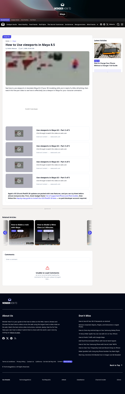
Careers (64, 361)
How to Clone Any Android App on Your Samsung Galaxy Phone (99, 330)
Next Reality (24, 20)
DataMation (80, 380)
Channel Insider (100, 380)
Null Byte (33, 20)
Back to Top (115, 365)
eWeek (64, 380)
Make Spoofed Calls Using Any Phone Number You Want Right (99, 351)
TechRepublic (46, 380)
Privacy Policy (21, 361)
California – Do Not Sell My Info (46, 361)
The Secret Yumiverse (55, 24)
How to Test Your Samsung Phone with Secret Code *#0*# (98, 344)
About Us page (15, 333)
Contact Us (30, 361)
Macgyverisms (80, 24)
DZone (119, 380)
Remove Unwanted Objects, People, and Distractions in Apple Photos (99, 326)
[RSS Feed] (15, 338)
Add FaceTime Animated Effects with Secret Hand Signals (97, 341)
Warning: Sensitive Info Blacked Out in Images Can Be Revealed (100, 355)
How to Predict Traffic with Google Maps (92, 337)
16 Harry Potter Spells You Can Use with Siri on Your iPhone (98, 334)
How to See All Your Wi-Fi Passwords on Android (94, 321)
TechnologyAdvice (25, 380)
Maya (62, 14)
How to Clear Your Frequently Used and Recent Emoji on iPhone (99, 348)
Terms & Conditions (8, 361)
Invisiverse (69, 24)
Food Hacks (33, 24)
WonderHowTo (5, 20)
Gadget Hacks (15, 20)
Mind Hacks (91, 24)
